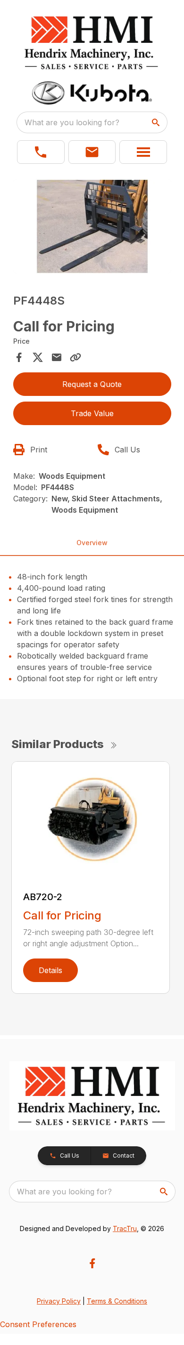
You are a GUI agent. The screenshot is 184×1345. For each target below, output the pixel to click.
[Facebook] (92, 1263)
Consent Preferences (38, 1324)
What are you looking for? (72, 122)
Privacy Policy (59, 1301)
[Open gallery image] (92, 226)
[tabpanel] (92, 227)
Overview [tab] (92, 543)
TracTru (125, 1228)
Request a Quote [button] (92, 384)
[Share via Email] (56, 357)
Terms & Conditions (117, 1301)
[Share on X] (37, 357)
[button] (41, 152)
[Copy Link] (75, 357)
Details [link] (50, 970)
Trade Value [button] (92, 413)
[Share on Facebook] (19, 357)
